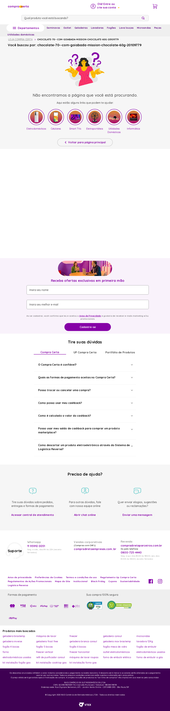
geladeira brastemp (14, 636)
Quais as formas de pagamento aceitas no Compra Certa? (77, 377)
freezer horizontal (79, 652)
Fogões (111, 27)
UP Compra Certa (85, 352)
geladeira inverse (12, 641)
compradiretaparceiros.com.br (141, 545)
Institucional (80, 581)
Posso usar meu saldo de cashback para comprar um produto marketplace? (79, 430)
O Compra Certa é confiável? (57, 364)
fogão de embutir (146, 646)
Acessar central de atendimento (32, 515)
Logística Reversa (18, 585)
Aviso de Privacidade (90, 316)
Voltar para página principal (87, 142)
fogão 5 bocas (44, 646)
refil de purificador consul (50, 657)
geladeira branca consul (83, 641)
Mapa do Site (62, 581)
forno (6, 652)
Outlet (67, 27)
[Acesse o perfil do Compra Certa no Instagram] (160, 582)
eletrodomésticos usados (150, 652)
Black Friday (98, 581)
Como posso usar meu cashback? (60, 403)
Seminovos (53, 27)
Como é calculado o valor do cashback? (64, 415)
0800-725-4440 (131, 552)
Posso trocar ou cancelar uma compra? (64, 390)
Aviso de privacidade (20, 577)
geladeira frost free (47, 641)
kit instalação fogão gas (17, 662)
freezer (73, 636)
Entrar (105, 6)
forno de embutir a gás (149, 657)
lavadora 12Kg (144, 641)
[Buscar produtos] (144, 18)
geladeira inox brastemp (117, 641)
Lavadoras (97, 27)
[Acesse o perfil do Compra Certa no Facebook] (151, 582)
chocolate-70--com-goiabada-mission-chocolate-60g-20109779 (78, 39)
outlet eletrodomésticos (116, 652)
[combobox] (85, 18)
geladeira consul (112, 636)
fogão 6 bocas (78, 646)
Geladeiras (81, 27)
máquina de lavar (46, 636)
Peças (157, 27)
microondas (143, 636)
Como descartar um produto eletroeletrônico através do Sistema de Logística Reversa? (84, 447)
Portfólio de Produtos (120, 352)
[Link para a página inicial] (20, 39)
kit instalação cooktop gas (51, 662)
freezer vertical (44, 652)
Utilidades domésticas (20, 34)
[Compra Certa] (18, 6)
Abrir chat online (85, 515)
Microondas (144, 27)
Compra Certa (50, 352)
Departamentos (28, 28)
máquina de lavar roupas (84, 657)
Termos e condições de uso (81, 577)
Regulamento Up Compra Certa (118, 577)
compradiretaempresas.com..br (94, 549)
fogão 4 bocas (11, 646)
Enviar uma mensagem (137, 515)
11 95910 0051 (36, 546)
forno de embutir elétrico (117, 657)
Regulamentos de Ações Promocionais (30, 581)
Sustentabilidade (130, 581)
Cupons (112, 581)
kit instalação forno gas (83, 662)
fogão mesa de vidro (115, 646)
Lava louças (126, 27)
